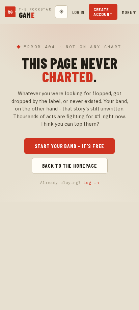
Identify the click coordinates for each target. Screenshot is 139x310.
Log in (78, 12)
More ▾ (129, 12)
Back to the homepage (69, 165)
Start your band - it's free (70, 146)
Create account (103, 11)
